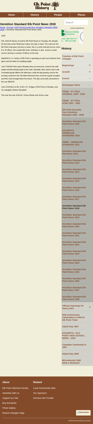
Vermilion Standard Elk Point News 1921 (74, 234)
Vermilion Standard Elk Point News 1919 (74, 216)
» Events (9, 27)
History (35, 14)
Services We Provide (43, 398)
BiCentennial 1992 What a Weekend (71, 361)
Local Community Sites (44, 388)
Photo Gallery (9, 408)
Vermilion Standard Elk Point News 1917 (74, 197)
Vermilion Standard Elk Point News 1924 (74, 261)
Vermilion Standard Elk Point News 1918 (74, 207)
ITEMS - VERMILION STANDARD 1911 (72, 143)
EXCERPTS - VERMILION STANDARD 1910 (71, 133)
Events (76, 78)
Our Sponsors (40, 393)
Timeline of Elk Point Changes (73, 57)
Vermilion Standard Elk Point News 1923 (74, 252)
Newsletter (84, 412)
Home (11, 14)
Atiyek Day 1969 (70, 354)
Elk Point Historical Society (15, 388)
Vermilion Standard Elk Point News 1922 (74, 243)
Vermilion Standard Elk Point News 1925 (74, 270)
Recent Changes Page (13, 413)
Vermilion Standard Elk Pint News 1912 (74, 152)
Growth (76, 71)
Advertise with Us (10, 393)
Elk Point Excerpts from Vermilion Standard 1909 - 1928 (76, 112)
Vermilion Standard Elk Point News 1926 (74, 279)
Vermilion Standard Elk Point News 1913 (74, 161)
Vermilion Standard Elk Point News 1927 (74, 288)
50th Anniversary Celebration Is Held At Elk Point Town (73, 317)
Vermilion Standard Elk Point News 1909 (74, 122)
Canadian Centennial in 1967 (74, 345)
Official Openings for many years (76, 307)
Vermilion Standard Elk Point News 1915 (74, 179)
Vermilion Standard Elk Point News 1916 (74, 188)
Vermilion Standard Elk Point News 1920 (74, 225)
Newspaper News (76, 85)
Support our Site (10, 398)
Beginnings (76, 65)
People (58, 14)
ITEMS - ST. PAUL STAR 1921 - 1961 (71, 101)
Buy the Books (9, 403)
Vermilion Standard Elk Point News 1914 (74, 170)
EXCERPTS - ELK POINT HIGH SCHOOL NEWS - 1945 (73, 335)
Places (81, 14)
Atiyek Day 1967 (70, 326)
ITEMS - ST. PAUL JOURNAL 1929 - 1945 (73, 92)
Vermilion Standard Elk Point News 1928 (74, 297)
